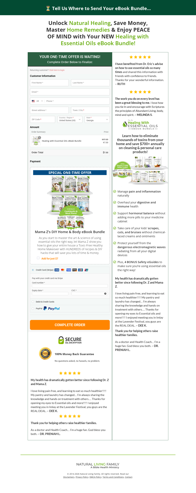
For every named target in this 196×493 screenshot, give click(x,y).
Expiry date (37, 290)
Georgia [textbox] (90, 120)
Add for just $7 (49, 258)
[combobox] (70, 119)
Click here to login (57, 70)
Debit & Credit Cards (45, 302)
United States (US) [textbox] (67, 120)
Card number (38, 283)
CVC (74, 290)
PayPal (39, 308)
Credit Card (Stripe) (45, 270)
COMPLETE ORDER (70, 325)
